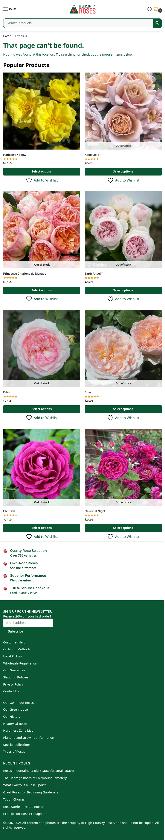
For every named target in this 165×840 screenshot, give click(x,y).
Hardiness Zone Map (18, 730)
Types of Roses (14, 751)
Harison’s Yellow (14, 154)
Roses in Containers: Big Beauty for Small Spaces (39, 770)
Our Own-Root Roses (18, 702)
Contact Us (11, 691)
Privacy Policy (13, 684)
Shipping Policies (15, 677)
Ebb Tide (9, 511)
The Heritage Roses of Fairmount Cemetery (35, 778)
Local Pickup (12, 656)
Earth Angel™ (94, 273)
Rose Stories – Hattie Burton (23, 806)
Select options (42, 171)
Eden (6, 392)
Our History (11, 716)
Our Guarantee (14, 670)
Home (7, 36)
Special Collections (17, 744)
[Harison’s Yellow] (41, 111)
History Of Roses (15, 723)
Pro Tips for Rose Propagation (25, 813)
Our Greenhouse (15, 709)
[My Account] (149, 9)
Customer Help (14, 642)
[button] (157, 9)
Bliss (88, 392)
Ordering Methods (16, 649)
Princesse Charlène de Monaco (24, 273)
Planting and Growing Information (28, 737)
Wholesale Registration (20, 663)
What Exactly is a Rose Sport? (24, 785)
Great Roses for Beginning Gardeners (30, 792)
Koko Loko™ (93, 154)
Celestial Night (95, 511)
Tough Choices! (14, 799)
